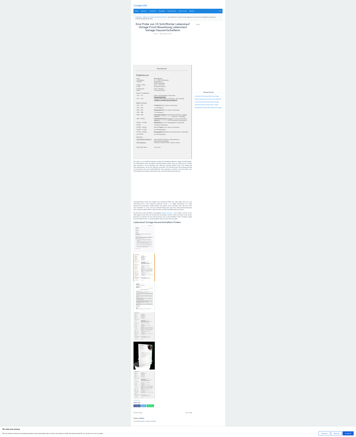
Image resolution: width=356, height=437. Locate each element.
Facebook (137, 406)
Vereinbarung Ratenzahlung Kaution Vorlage (206, 105)
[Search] (220, 11)
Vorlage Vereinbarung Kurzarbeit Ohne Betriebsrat (208, 99)
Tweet (143, 406)
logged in (143, 421)
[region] (178, 431)
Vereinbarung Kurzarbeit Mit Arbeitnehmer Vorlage (208, 107)
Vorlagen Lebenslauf (166, 213)
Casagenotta (140, 5)
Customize (324, 433)
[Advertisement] (163, 51)
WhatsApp (150, 406)
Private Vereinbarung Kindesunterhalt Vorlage (207, 102)
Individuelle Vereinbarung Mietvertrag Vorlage (207, 96)
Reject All (336, 433)
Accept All (348, 433)
